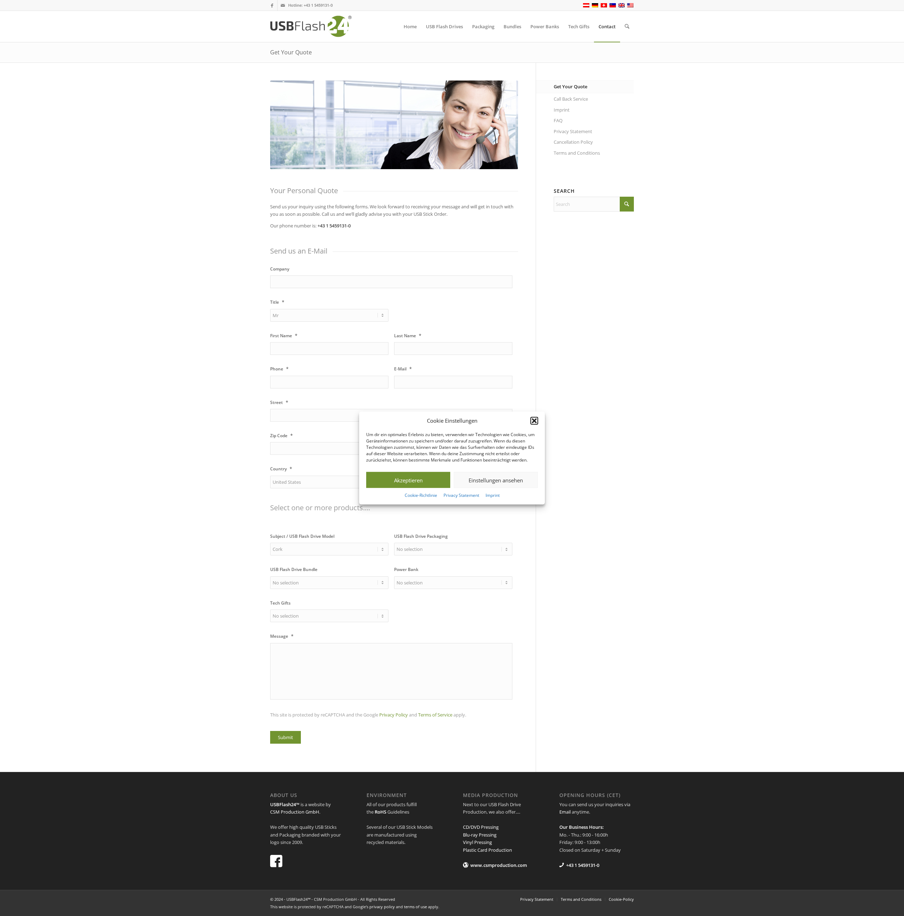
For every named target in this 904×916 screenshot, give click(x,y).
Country (281, 469)
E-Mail (403, 369)
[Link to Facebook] (272, 5)
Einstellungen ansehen (496, 480)
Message (281, 636)
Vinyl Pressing (477, 842)
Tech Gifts (280, 603)
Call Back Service (571, 99)
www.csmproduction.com (498, 865)
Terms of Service (435, 715)
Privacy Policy (393, 715)
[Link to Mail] (283, 5)
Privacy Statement (461, 495)
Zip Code (281, 436)
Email (565, 812)
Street (279, 402)
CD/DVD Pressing (481, 827)
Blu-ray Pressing (479, 835)
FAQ (558, 120)
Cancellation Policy (573, 142)
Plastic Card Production (487, 850)
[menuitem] (410, 26)
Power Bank (406, 569)
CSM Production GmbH (294, 812)
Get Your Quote (291, 52)
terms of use (415, 906)
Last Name (407, 336)
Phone (279, 369)
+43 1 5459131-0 (318, 5)
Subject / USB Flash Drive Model (302, 536)
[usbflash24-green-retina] (317, 26)
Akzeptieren (408, 480)
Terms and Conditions (577, 153)
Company (279, 269)
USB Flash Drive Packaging (421, 536)
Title (277, 302)
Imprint (493, 495)
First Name (283, 336)
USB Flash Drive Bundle (293, 569)
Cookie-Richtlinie (421, 495)
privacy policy (382, 906)
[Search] (627, 26)
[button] (534, 420)
